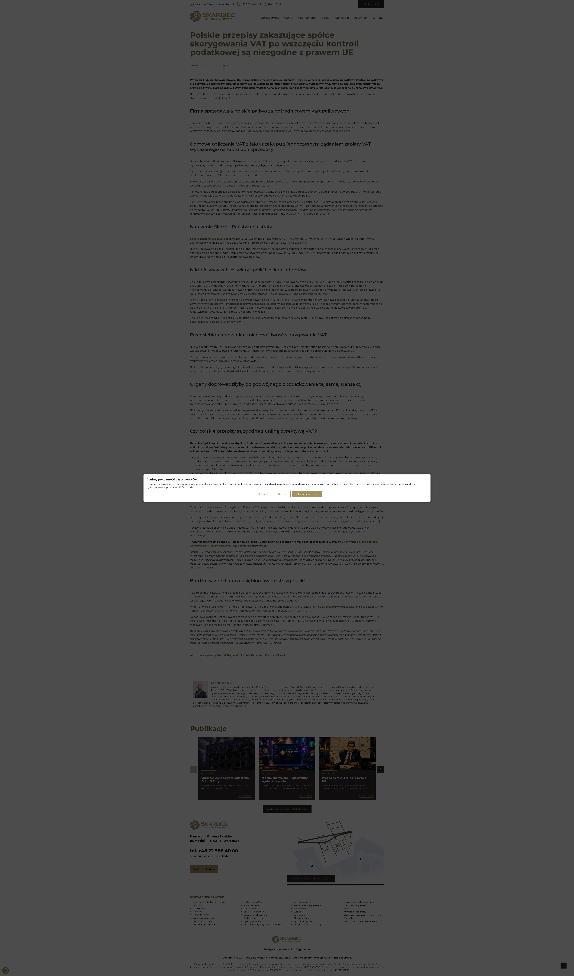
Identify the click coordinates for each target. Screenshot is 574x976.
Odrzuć (282, 494)
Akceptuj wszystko (306, 494)
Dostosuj (263, 494)
